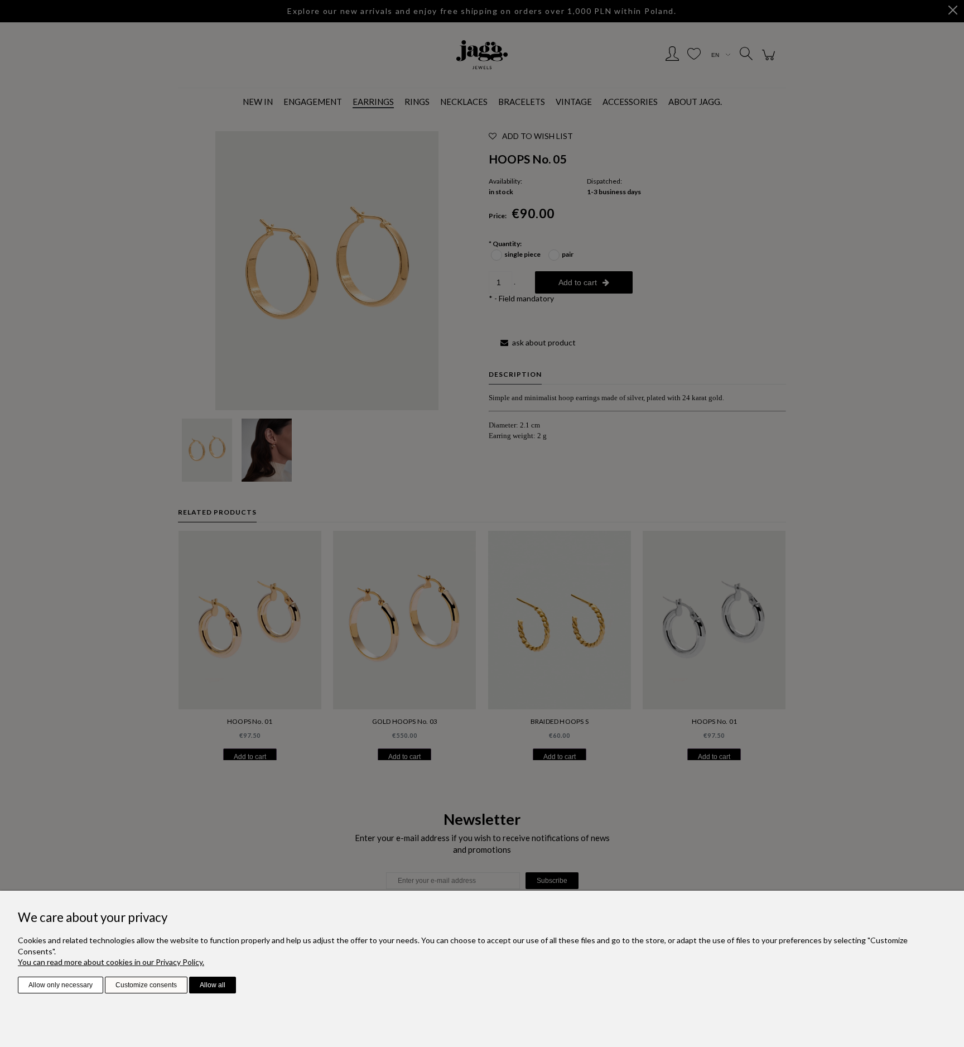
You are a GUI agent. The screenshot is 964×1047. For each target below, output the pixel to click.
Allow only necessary (60, 985)
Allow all (212, 985)
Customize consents (146, 985)
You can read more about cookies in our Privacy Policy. (111, 962)
